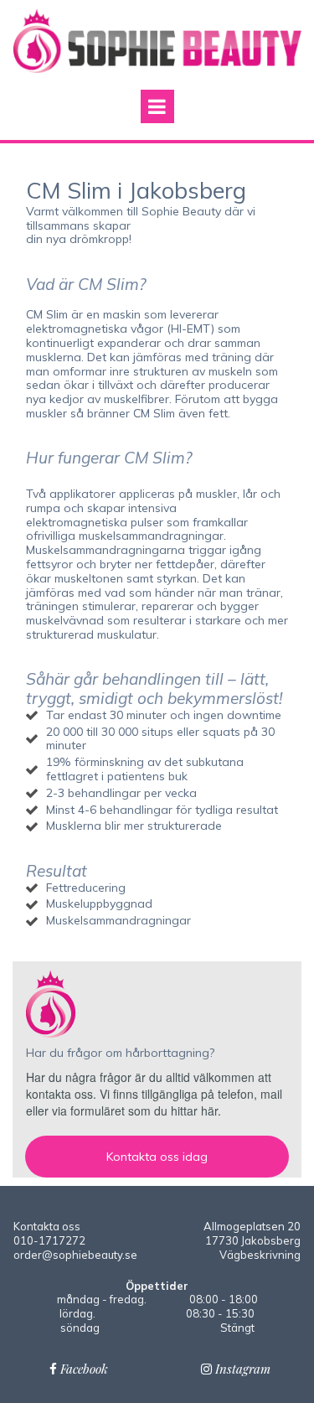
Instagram (235, 1368)
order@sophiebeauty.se (75, 1254)
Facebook (78, 1368)
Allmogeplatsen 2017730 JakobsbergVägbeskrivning (252, 1240)
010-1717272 (49, 1240)
